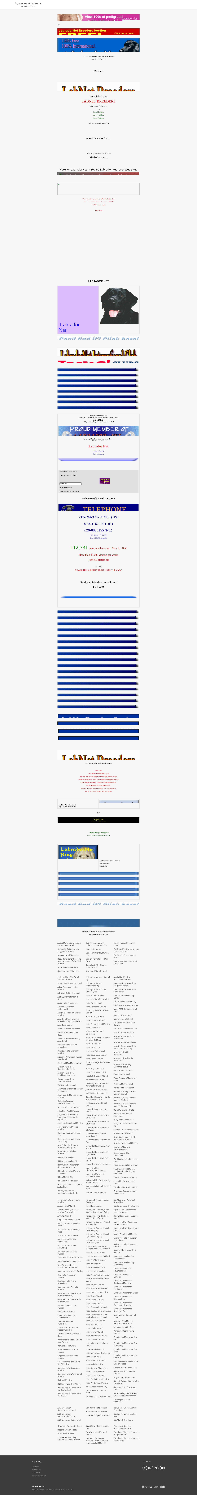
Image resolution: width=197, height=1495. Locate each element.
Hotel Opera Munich (94, 1058)
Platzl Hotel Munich (122, 1074)
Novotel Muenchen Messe (125, 1042)
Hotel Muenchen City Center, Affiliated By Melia (98, 1038)
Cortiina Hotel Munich (66, 1085)
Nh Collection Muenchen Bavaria (124, 1023)
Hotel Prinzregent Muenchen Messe (98, 1063)
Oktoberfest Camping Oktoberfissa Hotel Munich (68, 1438)
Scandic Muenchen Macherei (126, 1129)
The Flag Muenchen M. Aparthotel (123, 1400)
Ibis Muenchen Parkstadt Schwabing (124, 1201)
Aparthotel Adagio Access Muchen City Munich (68, 1210)
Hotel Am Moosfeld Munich (97, 999)
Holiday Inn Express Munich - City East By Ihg (98, 1229)
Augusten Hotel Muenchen (68, 1219)
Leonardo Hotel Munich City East (98, 1140)
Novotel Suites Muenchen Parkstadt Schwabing (125, 1047)
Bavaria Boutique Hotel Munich (67, 1252)
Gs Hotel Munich (64, 1380)
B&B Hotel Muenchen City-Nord (68, 1224)
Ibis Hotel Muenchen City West (96, 1391)
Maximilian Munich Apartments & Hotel (122, 978)
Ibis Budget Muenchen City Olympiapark (125, 1409)
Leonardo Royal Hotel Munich (98, 1164)
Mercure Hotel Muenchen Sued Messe (125, 990)
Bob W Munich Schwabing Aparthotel (68, 1039)
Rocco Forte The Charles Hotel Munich (96, 966)
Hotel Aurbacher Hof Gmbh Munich (97, 1279)
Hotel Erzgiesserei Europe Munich (97, 1011)
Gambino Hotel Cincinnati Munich (68, 1369)
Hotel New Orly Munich (95, 1051)
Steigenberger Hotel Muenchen (122, 1154)
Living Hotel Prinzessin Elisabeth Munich (95, 1175)
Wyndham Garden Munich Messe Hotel (125, 1192)
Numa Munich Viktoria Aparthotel (123, 1059)
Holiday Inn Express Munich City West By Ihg (97, 1241)
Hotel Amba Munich (94, 1263)
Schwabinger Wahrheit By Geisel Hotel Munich (125, 1138)
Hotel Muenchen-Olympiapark (98, 1353)
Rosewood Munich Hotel (96, 971)
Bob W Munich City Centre (68, 1028)
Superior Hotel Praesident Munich (125, 1388)
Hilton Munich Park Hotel (68, 1181)
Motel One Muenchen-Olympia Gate (123, 1297)
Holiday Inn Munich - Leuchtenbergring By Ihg (67, 1191)
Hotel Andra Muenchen (96, 1271)
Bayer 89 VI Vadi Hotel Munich (70, 1257)
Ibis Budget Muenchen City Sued (125, 1415)
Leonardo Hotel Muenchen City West (97, 1128)
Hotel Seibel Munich (94, 1364)
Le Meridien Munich (65, 1433)
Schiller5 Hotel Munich (123, 1133)
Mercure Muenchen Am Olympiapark (124, 1257)
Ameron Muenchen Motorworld (65, 1007)
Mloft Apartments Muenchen (126, 1005)
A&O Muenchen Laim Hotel (69, 1420)
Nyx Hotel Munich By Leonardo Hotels (122, 1065)
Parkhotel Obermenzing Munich (124, 1332)
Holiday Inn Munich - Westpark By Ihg (94, 984)
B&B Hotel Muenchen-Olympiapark (66, 1240)
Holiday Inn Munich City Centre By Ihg (96, 990)
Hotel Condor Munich (95, 1299)
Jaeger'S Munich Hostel (67, 1430)
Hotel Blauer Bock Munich (97, 1292)
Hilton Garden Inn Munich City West (68, 1172)
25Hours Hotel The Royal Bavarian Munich (68, 978)
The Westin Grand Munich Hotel (125, 956)
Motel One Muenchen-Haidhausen (123, 1288)
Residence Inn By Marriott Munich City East (125, 1098)
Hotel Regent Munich (95, 1068)
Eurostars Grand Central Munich (68, 1128)
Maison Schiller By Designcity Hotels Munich (98, 1181)
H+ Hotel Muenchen (66, 1157)
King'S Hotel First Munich (96, 1093)
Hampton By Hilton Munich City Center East (69, 1388)
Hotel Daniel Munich (94, 1303)
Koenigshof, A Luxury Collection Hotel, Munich (96, 944)
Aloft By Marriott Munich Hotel (67, 998)
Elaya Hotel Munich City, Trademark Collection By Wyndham (67, 1117)
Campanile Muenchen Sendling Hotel (66, 1316)
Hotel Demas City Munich (96, 1307)
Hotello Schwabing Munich (97, 1076)
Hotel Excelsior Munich (95, 1020)
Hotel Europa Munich (95, 1016)
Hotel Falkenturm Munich (96, 1411)
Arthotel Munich (64, 1216)
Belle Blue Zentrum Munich (69, 1261)
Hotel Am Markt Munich (96, 1260)
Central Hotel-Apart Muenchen (65, 1322)
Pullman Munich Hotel (123, 1084)
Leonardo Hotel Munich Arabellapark (96, 1134)
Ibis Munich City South (123, 1420)
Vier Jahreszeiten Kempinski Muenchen (125, 962)
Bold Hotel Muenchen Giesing (70, 1271)
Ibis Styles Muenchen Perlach (126, 1206)
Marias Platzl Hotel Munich (125, 1234)
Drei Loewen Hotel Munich (68, 1107)
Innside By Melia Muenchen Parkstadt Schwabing (97, 1084)
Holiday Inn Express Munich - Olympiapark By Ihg (98, 1235)
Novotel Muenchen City (124, 1032)
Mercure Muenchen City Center (124, 996)
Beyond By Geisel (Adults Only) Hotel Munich (68, 950)
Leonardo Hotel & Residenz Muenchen (97, 1116)
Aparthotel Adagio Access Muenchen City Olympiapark (69, 1020)
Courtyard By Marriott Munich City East (70, 1096)
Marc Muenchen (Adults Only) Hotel (98, 1187)
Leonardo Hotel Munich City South (98, 1159)
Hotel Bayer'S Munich (95, 1284)
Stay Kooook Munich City (124, 1377)
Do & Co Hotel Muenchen (68, 955)
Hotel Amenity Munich (95, 1267)
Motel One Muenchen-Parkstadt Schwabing (123, 1303)
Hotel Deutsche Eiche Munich (98, 1311)
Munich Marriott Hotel (123, 1019)
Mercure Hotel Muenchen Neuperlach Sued (125, 984)
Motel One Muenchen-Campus (123, 1275)
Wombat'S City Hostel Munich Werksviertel (126, 1439)
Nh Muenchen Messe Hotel (125, 1028)
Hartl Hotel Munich (94, 1206)
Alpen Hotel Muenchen (67, 1003)
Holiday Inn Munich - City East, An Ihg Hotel (70, 1185)
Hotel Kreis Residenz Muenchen (94, 1032)
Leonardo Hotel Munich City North (98, 1147)
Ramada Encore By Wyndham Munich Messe (126, 1362)
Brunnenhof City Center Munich (67, 1306)
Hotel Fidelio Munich (94, 1328)
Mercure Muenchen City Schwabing (124, 1263)
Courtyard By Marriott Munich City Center (70, 1090)
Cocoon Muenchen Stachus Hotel (69, 1334)
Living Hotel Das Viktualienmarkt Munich (96, 1169)
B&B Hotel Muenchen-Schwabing (66, 1246)
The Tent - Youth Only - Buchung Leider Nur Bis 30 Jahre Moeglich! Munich (97, 1440)
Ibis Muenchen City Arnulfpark (98, 1396)
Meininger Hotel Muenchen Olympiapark (125, 1239)
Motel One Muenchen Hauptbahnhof (123, 1269)
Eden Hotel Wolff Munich (68, 1111)
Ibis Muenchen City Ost (95, 1079)
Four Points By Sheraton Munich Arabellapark (67, 1146)
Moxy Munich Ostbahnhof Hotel (125, 1316)
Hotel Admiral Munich (95, 995)
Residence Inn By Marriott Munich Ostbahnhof (125, 1104)
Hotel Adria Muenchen (95, 1252)
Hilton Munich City (65, 1177)
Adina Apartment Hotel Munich (67, 988)
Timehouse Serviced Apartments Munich (122, 1427)
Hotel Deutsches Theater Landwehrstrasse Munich (96, 1315)
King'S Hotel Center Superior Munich (126, 1217)
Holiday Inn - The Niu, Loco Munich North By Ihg (97, 1217)
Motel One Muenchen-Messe (126, 1293)
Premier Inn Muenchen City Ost (125, 1338)
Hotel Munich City (93, 1043)
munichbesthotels (28, 3)
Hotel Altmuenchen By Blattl (98, 1256)
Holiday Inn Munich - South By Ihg (98, 978)
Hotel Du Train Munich (95, 1320)
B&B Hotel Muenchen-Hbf (68, 1235)
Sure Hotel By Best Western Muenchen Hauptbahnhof (125, 1394)
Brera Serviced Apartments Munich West (69, 1300)
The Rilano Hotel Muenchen (125, 1165)
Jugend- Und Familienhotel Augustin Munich (125, 1210)
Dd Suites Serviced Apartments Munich (66, 1102)
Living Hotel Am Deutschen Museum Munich (125, 1223)
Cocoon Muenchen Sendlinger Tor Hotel (66, 1074)
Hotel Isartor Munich (94, 1332)
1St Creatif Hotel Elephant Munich (68, 1201)
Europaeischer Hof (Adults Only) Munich (68, 1363)
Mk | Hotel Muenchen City (125, 1001)
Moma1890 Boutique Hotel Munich (125, 1010)
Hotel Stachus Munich (95, 1371)
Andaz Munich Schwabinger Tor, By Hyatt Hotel (69, 944)
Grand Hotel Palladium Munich (67, 1152)
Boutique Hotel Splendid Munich (67, 1288)
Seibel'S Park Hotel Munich (125, 1367)
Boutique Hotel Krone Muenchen (66, 1282)
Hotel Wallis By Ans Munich (97, 1379)
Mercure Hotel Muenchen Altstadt (125, 1251)
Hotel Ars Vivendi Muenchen (98, 1275)
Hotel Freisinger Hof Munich (98, 1024)
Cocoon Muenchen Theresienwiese (65, 1080)
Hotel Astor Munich (94, 1003)
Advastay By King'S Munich (68, 993)
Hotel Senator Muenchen (96, 1368)
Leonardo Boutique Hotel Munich (96, 1110)
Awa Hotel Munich (65, 1025)
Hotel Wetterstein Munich (97, 1383)
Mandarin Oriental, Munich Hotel (97, 954)
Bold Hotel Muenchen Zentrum (66, 1276)
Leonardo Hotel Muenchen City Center (97, 1122)
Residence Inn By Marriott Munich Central (125, 1092)
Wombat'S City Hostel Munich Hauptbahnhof (126, 1433)
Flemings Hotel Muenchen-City (68, 1134)
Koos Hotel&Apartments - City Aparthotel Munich (98, 1098)
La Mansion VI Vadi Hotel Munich (96, 1104)
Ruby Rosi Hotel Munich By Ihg (125, 1124)
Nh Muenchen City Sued (124, 1327)
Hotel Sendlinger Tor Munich (98, 1415)
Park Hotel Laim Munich (124, 1070)
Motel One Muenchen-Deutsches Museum (123, 1281)
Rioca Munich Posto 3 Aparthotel (123, 1114)
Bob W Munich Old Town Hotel (67, 1033)
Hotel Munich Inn (93, 1047)
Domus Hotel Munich (66, 1346)
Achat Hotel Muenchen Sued (69, 983)
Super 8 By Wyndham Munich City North (126, 1382)
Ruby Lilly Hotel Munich (124, 1119)
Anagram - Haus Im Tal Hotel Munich (69, 1014)
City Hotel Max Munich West (69, 1063)
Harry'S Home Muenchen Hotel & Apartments (68, 1166)
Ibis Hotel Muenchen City (96, 1386)
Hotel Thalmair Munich (95, 1375)
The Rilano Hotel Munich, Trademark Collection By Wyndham (124, 1171)
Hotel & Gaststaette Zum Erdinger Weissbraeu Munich (98, 1247)
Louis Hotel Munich (94, 949)
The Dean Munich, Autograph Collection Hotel (126, 950)
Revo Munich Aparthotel (124, 1110)
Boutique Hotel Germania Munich (68, 1052)
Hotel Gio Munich (93, 1027)
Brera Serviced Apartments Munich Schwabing (69, 1294)
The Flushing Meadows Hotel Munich (126, 1160)
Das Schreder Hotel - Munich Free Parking (69, 1341)
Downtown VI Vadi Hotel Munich (67, 1350)
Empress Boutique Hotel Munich (67, 1356)
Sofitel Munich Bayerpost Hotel (124, 944)
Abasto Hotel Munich (66, 1206)
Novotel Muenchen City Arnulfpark (124, 1037)
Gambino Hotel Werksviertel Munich (69, 1375)
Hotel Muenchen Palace (67, 967)
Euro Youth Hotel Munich (96, 1408)
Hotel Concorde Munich (96, 1006)
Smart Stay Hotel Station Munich (124, 1372)
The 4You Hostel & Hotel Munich (96, 1433)
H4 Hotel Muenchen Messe (68, 1161)
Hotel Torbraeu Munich (96, 1072)
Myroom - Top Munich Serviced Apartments (123, 1322)
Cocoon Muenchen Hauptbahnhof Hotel (66, 1068)
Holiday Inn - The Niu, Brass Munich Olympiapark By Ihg (97, 1210)
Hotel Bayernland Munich (96, 1288)
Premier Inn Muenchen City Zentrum (125, 1356)
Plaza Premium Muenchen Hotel (125, 1079)
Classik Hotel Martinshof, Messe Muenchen (68, 1328)
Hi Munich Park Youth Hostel (69, 1426)
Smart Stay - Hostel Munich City (97, 1427)
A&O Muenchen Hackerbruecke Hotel (66, 1409)
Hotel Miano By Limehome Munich (97, 1344)
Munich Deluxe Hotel (123, 1015)
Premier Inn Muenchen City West (125, 1350)
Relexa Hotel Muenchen (124, 1088)
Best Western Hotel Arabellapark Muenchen (67, 1266)
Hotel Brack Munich (94, 1296)
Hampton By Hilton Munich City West (97, 1201)
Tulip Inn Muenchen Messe (125, 1177)
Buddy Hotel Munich (66, 1311)
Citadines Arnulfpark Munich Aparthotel (69, 1058)
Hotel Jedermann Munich (96, 1335)
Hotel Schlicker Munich (95, 1360)
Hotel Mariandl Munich (95, 1339)
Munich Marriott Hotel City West (97, 960)
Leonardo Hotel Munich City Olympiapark (98, 1153)
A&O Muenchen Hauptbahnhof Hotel (66, 1415)
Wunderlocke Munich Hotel (125, 1187)
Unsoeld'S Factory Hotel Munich (124, 1182)
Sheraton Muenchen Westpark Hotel (122, 1148)
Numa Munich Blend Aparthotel (122, 1053)
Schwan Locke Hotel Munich (126, 1143)
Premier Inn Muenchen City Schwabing (125, 1344)
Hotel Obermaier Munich (96, 1055)
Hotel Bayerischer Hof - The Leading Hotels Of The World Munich (69, 961)
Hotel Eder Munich (94, 1324)
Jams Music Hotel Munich (96, 1089)
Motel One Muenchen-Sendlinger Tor (123, 1310)
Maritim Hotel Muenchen (96, 1192)
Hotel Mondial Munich (95, 1349)
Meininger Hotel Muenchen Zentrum (125, 1245)
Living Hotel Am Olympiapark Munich (126, 1229)
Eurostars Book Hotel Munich (70, 1123)
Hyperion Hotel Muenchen (68, 971)
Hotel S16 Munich (93, 1356)
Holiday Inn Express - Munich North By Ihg (98, 1223)
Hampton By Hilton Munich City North (69, 1394)
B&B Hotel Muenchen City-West (68, 1230)
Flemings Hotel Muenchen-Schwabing (68, 1140)
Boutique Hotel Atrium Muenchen (67, 1045)
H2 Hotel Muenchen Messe (68, 1384)
